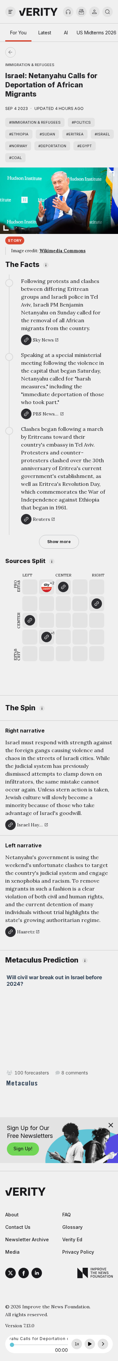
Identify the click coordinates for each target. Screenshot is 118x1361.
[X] (10, 1274)
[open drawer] (10, 12)
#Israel (102, 134)
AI (66, 32)
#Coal (15, 157)
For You (18, 32)
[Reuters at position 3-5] (63, 586)
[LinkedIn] (36, 1274)
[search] (107, 12)
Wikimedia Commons (62, 251)
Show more (59, 541)
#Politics (81, 122)
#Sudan (47, 134)
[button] (46, 586)
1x (77, 1344)
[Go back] (34, 52)
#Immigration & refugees (35, 122)
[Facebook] (23, 1274)
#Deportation (52, 146)
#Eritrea (75, 134)
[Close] (111, 1125)
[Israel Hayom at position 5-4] (96, 603)
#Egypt (84, 146)
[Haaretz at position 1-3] (29, 620)
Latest (44, 32)
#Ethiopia (19, 134)
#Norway (18, 146)
